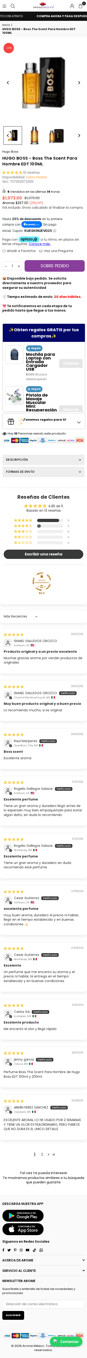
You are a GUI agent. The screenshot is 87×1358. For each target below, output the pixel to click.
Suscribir (13, 1315)
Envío (26, 207)
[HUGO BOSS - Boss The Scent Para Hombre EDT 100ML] (13, 135)
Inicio (6, 25)
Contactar (69, 1341)
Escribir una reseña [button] (43, 554)
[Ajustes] (72, 6)
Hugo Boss (10, 151)
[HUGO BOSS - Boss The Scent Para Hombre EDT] (34, 135)
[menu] (4, 5)
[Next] (78, 82)
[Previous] (8, 82)
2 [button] (42, 1154)
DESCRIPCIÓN (17, 459)
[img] (14, 634)
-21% (9, 48)
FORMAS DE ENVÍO (20, 471)
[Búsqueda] (13, 5)
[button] (80, 6)
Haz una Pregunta (58, 251)
